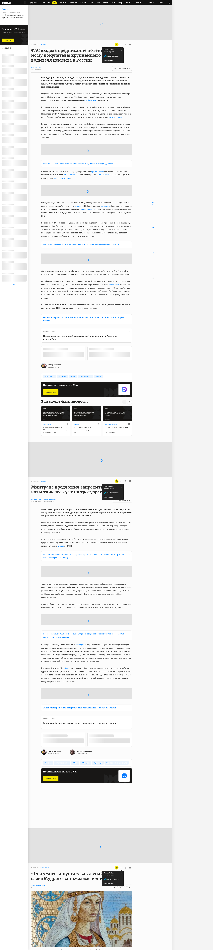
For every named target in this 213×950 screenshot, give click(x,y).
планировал (113, 249)
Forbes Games (48, 3)
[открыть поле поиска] (168, 2)
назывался (105, 170)
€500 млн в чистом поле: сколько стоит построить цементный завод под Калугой (78, 146)
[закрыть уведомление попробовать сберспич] (121, 50)
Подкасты (83, 3)
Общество (77, 389)
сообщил (79, 170)
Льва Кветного (103, 157)
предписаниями (115, 117)
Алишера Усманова (62, 160)
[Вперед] (135, 318)
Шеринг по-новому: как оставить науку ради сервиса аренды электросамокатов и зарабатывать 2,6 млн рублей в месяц (83, 520)
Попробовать (108, 60)
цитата (61, 510)
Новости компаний (111, 389)
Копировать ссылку (123, 68)
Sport (113, 3)
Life (98, 3)
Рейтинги (63, 3)
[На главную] (6, 3)
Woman (105, 3)
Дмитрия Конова (71, 157)
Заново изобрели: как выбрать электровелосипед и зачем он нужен (79, 672)
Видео (92, 3)
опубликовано (90, 100)
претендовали (97, 153)
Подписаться (51, 357)
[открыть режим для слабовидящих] (116, 44)
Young (120, 3)
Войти (161, 3)
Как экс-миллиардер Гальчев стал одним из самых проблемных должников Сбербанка (81, 209)
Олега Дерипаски (87, 174)
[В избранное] (67, 388)
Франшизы (73, 3)
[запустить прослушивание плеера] (121, 44)
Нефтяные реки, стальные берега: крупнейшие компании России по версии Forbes (84, 284)
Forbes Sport (47, 389)
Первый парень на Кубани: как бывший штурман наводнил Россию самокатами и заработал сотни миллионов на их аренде (83, 600)
